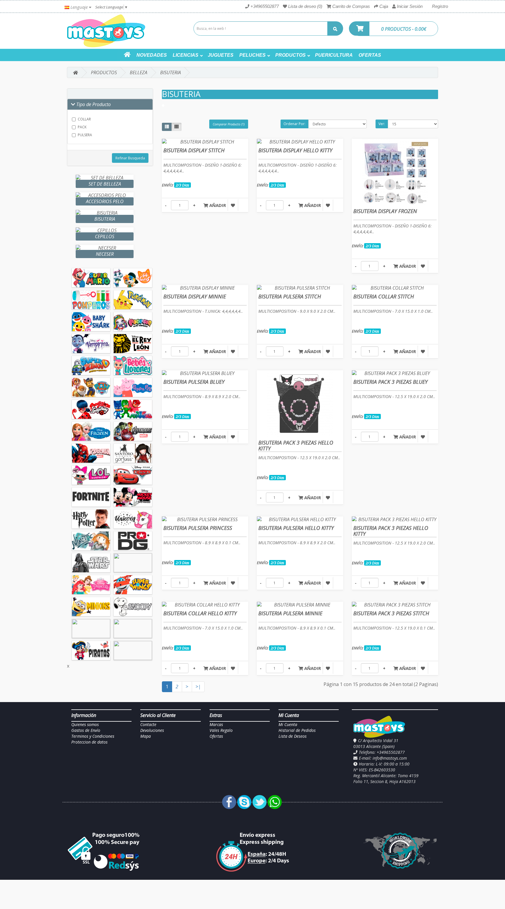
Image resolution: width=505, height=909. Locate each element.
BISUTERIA (170, 72)
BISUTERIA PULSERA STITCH (289, 296)
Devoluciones (152, 730)
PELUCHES (252, 55)
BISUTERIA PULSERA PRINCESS (197, 527)
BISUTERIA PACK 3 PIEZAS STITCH (391, 613)
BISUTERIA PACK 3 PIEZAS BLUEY (390, 381)
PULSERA (85, 134)
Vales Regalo (221, 730)
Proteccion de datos (89, 742)
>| (198, 686)
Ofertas (216, 736)
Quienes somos (85, 724)
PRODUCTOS (290, 55)
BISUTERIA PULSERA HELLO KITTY (296, 527)
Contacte (148, 724)
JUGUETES (221, 55)
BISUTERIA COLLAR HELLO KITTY (200, 613)
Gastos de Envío (85, 730)
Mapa (145, 736)
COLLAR (84, 119)
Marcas (216, 724)
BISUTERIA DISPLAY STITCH (193, 150)
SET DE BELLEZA (105, 184)
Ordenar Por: (294, 123)
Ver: (381, 123)
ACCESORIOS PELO (105, 201)
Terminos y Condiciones (92, 736)
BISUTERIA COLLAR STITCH (383, 296)
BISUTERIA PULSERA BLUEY (193, 381)
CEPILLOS (104, 236)
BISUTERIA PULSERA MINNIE (290, 613)
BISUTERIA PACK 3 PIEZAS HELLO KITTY (295, 445)
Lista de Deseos (293, 736)
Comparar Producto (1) (229, 124)
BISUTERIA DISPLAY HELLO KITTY (295, 150)
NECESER (105, 254)
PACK (82, 127)
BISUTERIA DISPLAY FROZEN (385, 211)
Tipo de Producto (93, 104)
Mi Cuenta (288, 724)
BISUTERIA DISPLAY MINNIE (194, 296)
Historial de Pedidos (297, 730)
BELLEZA (138, 72)
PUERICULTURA (334, 55)
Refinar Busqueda (130, 157)
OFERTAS (370, 55)
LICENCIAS (185, 55)
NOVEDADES (151, 55)
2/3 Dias (182, 185)
